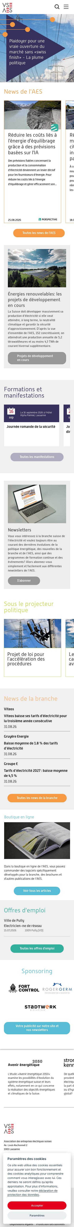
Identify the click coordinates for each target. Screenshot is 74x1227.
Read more (32, 162)
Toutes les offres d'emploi (37, 948)
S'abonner (24, 580)
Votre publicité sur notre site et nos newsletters (37, 1028)
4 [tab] (41, 78)
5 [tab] (45, 78)
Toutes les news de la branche (37, 798)
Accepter (37, 1205)
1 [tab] (29, 78)
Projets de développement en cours (35, 358)
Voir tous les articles (37, 891)
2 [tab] (33, 78)
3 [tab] (37, 78)
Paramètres (37, 1215)
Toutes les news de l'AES (38, 233)
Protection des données (50, 1224)
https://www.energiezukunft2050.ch (32, 1076)
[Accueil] (7, 11)
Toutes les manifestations (37, 457)
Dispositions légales (21, 1224)
